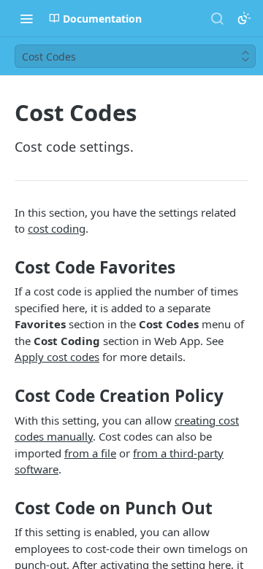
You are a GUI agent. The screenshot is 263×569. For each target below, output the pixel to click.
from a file (90, 453)
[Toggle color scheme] (244, 18)
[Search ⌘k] (217, 18)
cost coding (56, 228)
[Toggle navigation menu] (26, 18)
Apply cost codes (57, 356)
